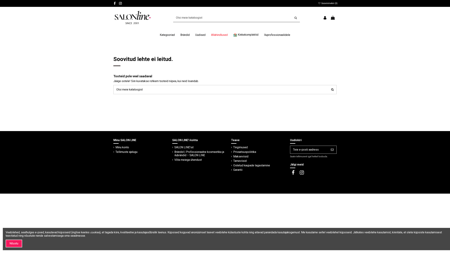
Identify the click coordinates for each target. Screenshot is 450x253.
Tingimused (240, 147)
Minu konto (122, 147)
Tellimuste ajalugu (126, 152)
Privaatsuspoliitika (244, 152)
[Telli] (332, 149)
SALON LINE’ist (184, 147)
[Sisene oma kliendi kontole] (324, 18)
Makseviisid (240, 156)
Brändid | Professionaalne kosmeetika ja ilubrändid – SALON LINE (199, 153)
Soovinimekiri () (329, 3)
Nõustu (13, 243)
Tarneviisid (240, 161)
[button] (167, 35)
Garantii (237, 169)
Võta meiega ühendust (188, 159)
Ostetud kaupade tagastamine (251, 165)
